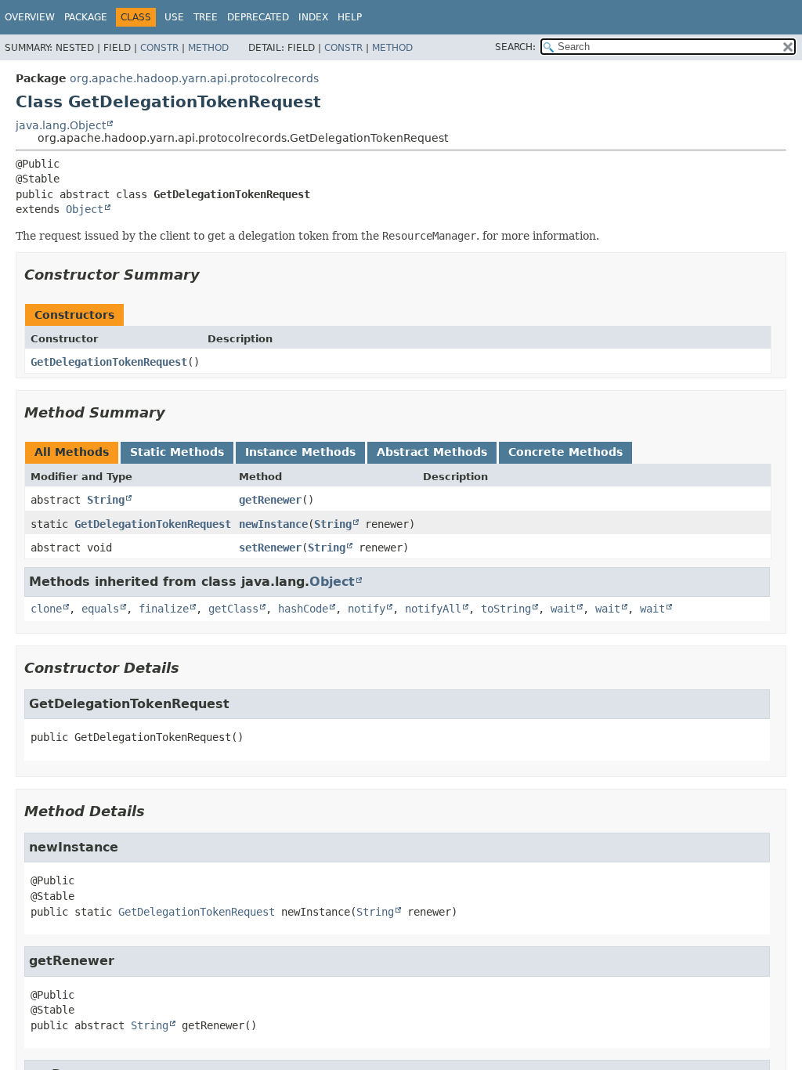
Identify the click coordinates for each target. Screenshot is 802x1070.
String (106, 499)
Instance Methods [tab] (300, 452)
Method (208, 47)
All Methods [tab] (71, 452)
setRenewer (270, 547)
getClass (233, 608)
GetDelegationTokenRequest (109, 362)
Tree (205, 17)
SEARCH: (515, 47)
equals (100, 608)
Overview (30, 17)
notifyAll (433, 608)
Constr (159, 47)
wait (563, 608)
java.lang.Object (61, 125)
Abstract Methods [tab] (432, 452)
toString (506, 608)
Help (350, 17)
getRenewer (270, 499)
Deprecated (258, 17)
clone (46, 608)
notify (366, 608)
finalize (164, 608)
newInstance (273, 524)
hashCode (303, 608)
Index (313, 17)
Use (174, 17)
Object (84, 209)
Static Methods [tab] (177, 452)
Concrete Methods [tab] (565, 452)
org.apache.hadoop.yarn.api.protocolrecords (194, 78)
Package (85, 17)
